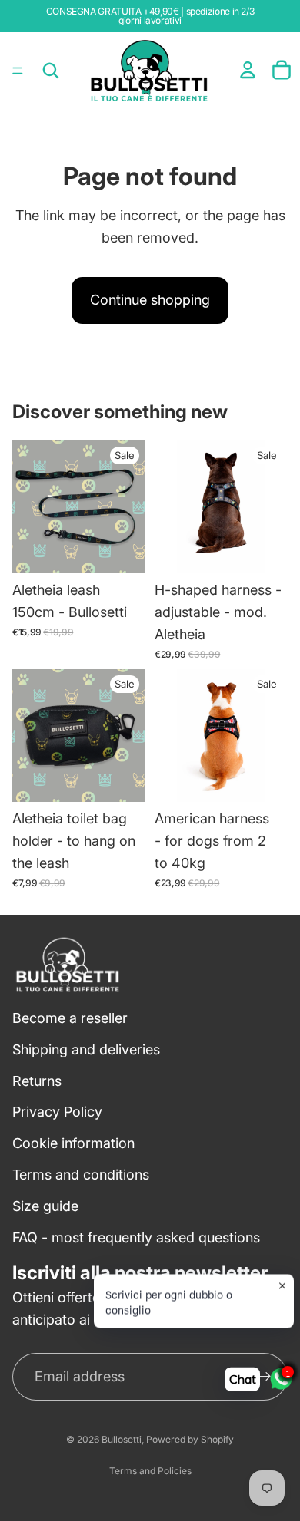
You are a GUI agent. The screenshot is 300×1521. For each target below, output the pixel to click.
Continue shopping (150, 300)
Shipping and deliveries (86, 1049)
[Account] (248, 70)
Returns (37, 1080)
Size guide (45, 1206)
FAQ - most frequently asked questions (136, 1237)
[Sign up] (264, 1377)
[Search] (51, 70)
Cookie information (73, 1143)
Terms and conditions (80, 1174)
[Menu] (17, 70)
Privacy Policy (57, 1112)
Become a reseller (70, 1018)
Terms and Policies (150, 1470)
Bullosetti (122, 1439)
